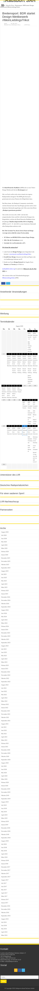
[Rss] (15, 970)
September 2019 (5, 798)
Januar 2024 (4, 629)
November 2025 (5, 561)
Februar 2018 (5, 860)
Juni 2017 (4, 886)
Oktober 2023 (5, 639)
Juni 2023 (4, 652)
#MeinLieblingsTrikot (8, 278)
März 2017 (4, 896)
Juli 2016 (4, 922)
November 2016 (5, 909)
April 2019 (4, 815)
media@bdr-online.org (8, 269)
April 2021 (4, 737)
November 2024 (5, 600)
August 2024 (5, 610)
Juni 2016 (4, 925)
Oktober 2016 (5, 912)
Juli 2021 (4, 727)
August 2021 (5, 724)
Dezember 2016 (5, 906)
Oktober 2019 (5, 795)
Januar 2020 (4, 785)
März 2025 (4, 587)
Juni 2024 (4, 613)
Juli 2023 (4, 649)
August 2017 (5, 880)
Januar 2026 (4, 555)
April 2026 (4, 545)
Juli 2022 (4, 688)
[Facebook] (19, 970)
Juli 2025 (4, 574)
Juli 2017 (4, 883)
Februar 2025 (5, 590)
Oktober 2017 (5, 873)
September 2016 (5, 916)
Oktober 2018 (5, 834)
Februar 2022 (5, 704)
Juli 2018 (4, 844)
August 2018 (5, 841)
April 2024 (4, 620)
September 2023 (5, 642)
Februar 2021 (5, 743)
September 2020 (5, 759)
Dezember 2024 (5, 597)
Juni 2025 (4, 577)
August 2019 (5, 802)
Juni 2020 (4, 769)
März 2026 (4, 548)
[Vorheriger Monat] (3, 326)
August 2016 (5, 919)
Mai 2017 (4, 890)
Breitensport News (16, 24)
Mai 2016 (4, 929)
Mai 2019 (4, 811)
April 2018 (4, 854)
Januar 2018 (4, 863)
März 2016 (4, 935)
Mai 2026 (4, 542)
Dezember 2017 (5, 867)
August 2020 (5, 763)
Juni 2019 (4, 808)
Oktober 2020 (5, 756)
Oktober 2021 (5, 717)
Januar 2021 (4, 746)
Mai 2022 (4, 694)
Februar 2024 (5, 626)
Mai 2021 (4, 733)
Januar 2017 (4, 903)
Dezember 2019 (5, 789)
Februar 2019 (5, 821)
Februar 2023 (5, 665)
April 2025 (4, 584)
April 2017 (4, 893)
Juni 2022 (4, 691)
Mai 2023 (4, 655)
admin (5, 23)
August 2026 (5, 532)
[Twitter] (23, 970)
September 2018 (5, 837)
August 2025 (5, 571)
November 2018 (5, 831)
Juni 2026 (4, 538)
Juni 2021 (4, 730)
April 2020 (4, 776)
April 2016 (4, 932)
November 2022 (5, 675)
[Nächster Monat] (35, 326)
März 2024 (4, 623)
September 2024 (5, 607)
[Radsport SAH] (19, 1)
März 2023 (4, 662)
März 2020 (4, 779)
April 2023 (4, 659)
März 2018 (4, 857)
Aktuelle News (10, 5)
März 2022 (4, 701)
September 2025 (5, 568)
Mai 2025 (4, 581)
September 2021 (5, 720)
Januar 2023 (4, 668)
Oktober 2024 (5, 603)
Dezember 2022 (5, 672)
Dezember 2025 (5, 558)
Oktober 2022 (5, 678)
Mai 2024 (4, 616)
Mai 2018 (4, 850)
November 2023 (5, 636)
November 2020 (5, 753)
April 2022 (4, 698)
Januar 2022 (4, 707)
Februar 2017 (5, 899)
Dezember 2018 (5, 828)
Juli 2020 (4, 766)
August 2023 (5, 646)
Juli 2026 (4, 535)
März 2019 (4, 818)
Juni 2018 (4, 847)
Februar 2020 (5, 782)
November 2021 (5, 714)
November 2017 (5, 870)
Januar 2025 (4, 594)
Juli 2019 (4, 805)
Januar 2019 (4, 824)
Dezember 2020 (5, 750)
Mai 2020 (4, 772)
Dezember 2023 (5, 633)
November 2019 (5, 792)
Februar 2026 (5, 551)
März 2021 (4, 740)
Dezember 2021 (5, 711)
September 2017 (5, 876)
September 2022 (5, 681)
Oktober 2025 (5, 564)
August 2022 (5, 685)
